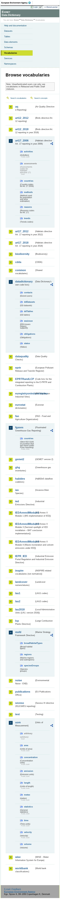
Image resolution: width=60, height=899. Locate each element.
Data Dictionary (27, 20)
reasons (28, 207)
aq (16, 106)
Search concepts (41, 98)
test (17, 714)
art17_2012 (21, 231)
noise (18, 680)
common (20, 270)
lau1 (17, 593)
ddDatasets (29, 302)
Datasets (8, 31)
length (27, 783)
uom (18, 722)
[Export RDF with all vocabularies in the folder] (51, 144)
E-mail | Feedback (12, 889)
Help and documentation (15, 25)
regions (28, 654)
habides (20, 478)
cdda (18, 262)
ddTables (28, 311)
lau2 (17, 601)
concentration (29, 757)
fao (17, 416)
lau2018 (20, 609)
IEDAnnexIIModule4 (25, 541)
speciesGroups (29, 665)
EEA (17, 2)
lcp (17, 620)
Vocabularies (10, 53)
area (26, 745)
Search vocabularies (18, 98)
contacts (28, 292)
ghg (17, 467)
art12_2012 (21, 118)
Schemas (8, 47)
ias (17, 490)
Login (36, 7)
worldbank (21, 868)
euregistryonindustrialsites (25, 393)
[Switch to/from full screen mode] (41, 7)
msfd (18, 632)
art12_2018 (21, 129)
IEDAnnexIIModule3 (25, 524)
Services (8, 58)
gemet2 (19, 459)
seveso (19, 703)
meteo (27, 795)
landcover (21, 582)
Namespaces (10, 64)
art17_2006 (21, 140)
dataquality (22, 356)
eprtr (18, 367)
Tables (7, 36)
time (26, 820)
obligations (29, 334)
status (27, 343)
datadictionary (24, 281)
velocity (28, 832)
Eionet (16, 20)
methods (28, 192)
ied (17, 501)
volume (27, 844)
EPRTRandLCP (24, 379)
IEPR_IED (21, 556)
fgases (19, 427)
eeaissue (28, 321)
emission (28, 771)
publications (22, 691)
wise (18, 857)
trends (27, 218)
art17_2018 (21, 242)
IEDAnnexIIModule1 (25, 512)
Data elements (11, 42)
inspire (19, 570)
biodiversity (22, 254)
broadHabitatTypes (29, 643)
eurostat (20, 404)
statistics (28, 807)
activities (28, 151)
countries (28, 181)
